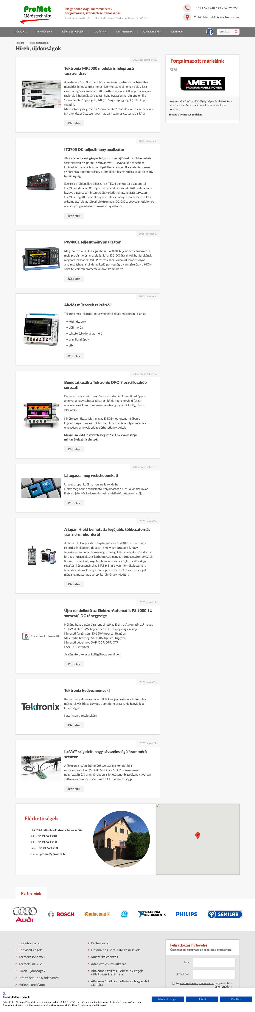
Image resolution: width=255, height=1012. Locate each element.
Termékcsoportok (31, 957)
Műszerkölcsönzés (104, 957)
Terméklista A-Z (30, 964)
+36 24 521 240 (204, 8)
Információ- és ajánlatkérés (39, 978)
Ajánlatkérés (151, 32)
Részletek (74, 123)
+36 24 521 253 (47, 848)
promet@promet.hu (53, 854)
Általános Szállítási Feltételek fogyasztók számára (120, 983)
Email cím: (183, 974)
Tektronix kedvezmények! (87, 691)
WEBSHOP (177, 32)
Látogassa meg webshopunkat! (91, 476)
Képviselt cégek (72, 32)
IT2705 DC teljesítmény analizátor (94, 150)
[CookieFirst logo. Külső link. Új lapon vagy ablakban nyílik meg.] (4, 993)
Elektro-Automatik (127, 624)
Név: (187, 962)
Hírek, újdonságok (32, 971)
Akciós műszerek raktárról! (88, 305)
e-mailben (114, 654)
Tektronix (73, 765)
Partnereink (124, 32)
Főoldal (21, 32)
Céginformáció (29, 943)
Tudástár (99, 32)
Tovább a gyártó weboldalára (185, 114)
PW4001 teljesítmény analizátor (92, 242)
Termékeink (44, 32)
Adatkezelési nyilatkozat (108, 964)
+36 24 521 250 (228, 8)
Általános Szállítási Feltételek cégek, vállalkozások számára (117, 972)
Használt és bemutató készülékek (115, 950)
